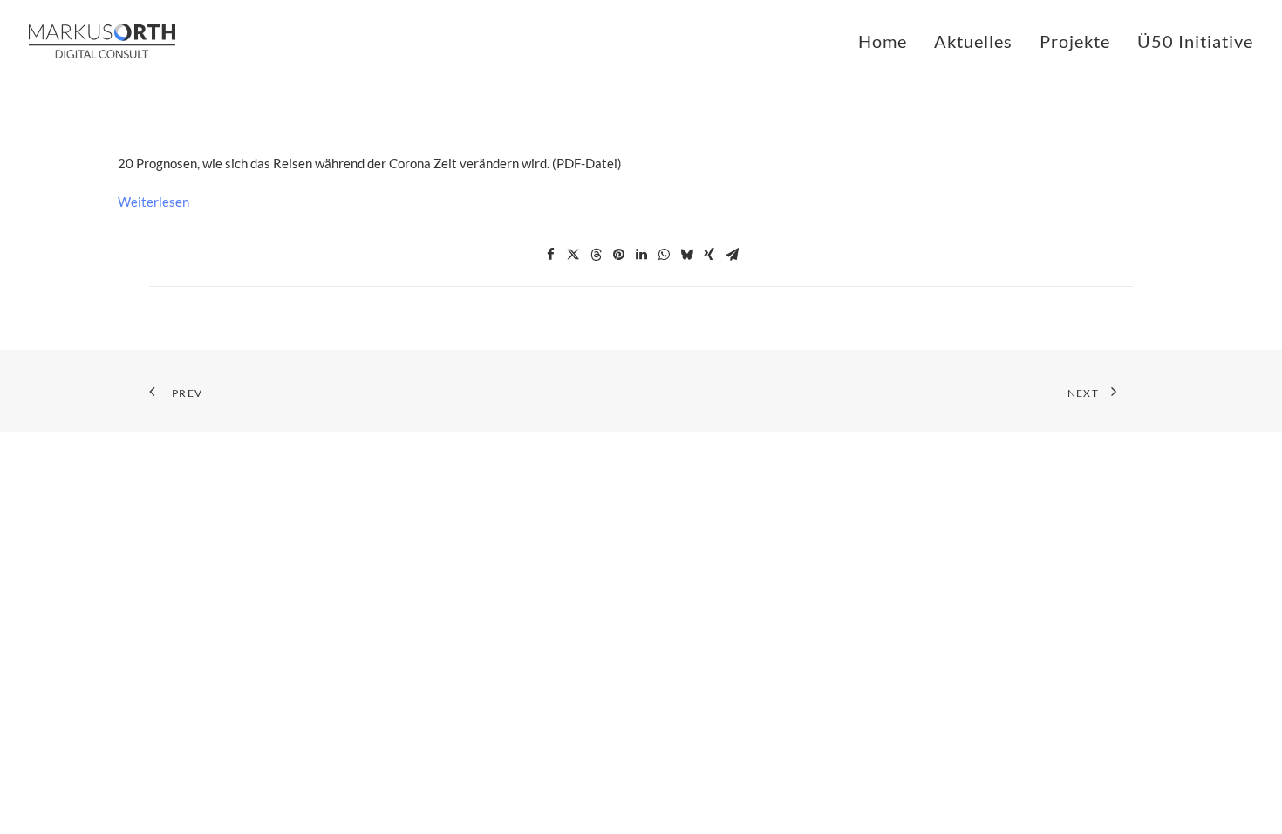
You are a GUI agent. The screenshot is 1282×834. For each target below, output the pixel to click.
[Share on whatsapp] (663, 254)
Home (882, 41)
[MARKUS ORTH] (102, 41)
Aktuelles (973, 41)
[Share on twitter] (573, 254)
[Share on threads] (595, 254)
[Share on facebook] (550, 254)
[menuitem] (888, 41)
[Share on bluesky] (686, 254)
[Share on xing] (709, 254)
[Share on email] (731, 254)
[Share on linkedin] (641, 254)
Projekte (1075, 41)
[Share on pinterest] (618, 254)
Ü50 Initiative (1195, 41)
